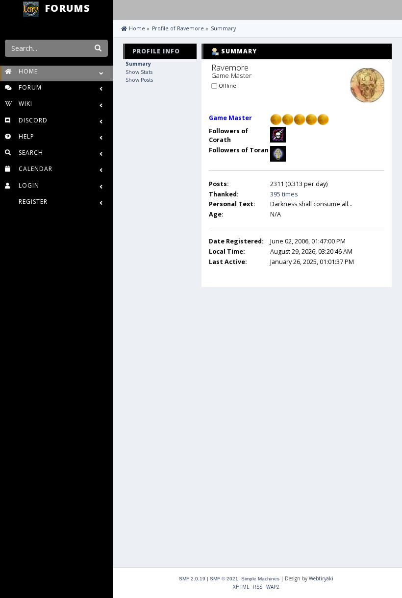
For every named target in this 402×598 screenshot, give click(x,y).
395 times (284, 194)
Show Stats (139, 72)
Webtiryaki (321, 578)
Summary (138, 63)
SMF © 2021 (224, 578)
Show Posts (139, 79)
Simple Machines (260, 578)
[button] (122, 9)
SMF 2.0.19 (192, 578)
